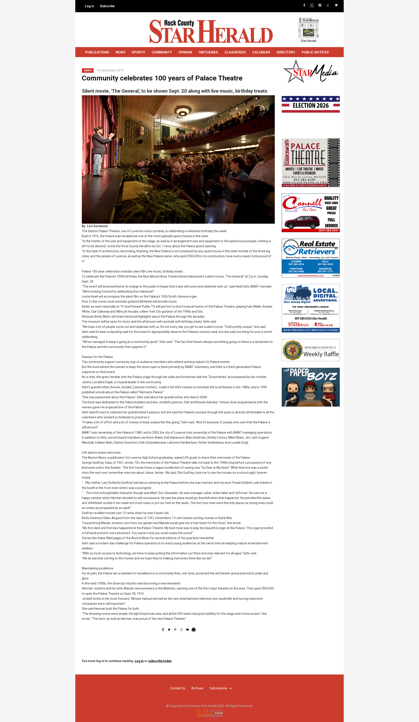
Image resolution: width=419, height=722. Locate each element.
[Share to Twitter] (169, 629)
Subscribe (107, 6)
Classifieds (235, 52)
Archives (197, 688)
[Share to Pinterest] (175, 629)
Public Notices (315, 52)
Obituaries (208, 52)
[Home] (211, 31)
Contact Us (177, 688)
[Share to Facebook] (163, 629)
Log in (89, 6)
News (120, 52)
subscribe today (159, 661)
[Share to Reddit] (181, 629)
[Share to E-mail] (187, 629)
